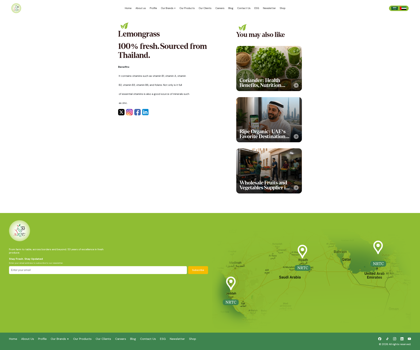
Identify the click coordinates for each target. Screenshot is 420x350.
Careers (219, 8)
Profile (153, 8)
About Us (27, 339)
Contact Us (244, 8)
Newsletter (269, 8)
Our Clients (205, 8)
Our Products (187, 8)
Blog (230, 8)
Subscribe (198, 270)
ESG (256, 8)
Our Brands (167, 8)
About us (141, 8)
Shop (282, 8)
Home (128, 8)
